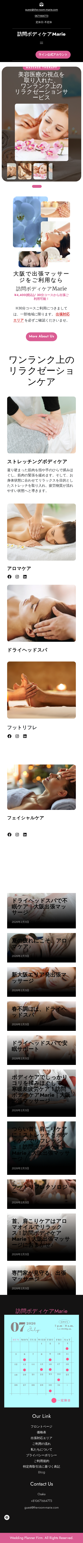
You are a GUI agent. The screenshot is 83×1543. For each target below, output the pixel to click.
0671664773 (41, 15)
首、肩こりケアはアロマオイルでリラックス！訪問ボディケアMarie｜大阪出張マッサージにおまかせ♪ (41, 1233)
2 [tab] (45, 186)
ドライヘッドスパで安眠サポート (40, 1046)
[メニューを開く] (41, 43)
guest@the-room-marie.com (41, 9)
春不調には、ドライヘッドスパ (39, 1012)
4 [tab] (57, 186)
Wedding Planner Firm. (27, 1537)
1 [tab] (37, 186)
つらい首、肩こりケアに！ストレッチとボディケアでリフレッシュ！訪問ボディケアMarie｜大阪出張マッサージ (41, 1144)
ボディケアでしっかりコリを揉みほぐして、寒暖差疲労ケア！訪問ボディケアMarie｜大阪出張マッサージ (41, 1089)
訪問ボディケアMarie (41, 33)
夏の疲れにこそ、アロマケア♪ (39, 943)
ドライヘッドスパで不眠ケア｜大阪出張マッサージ (40, 906)
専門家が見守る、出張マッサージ (39, 1276)
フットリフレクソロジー (40, 1190)
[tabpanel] (41, 125)
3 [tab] (51, 186)
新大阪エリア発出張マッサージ (39, 978)
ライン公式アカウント (53, 54)
